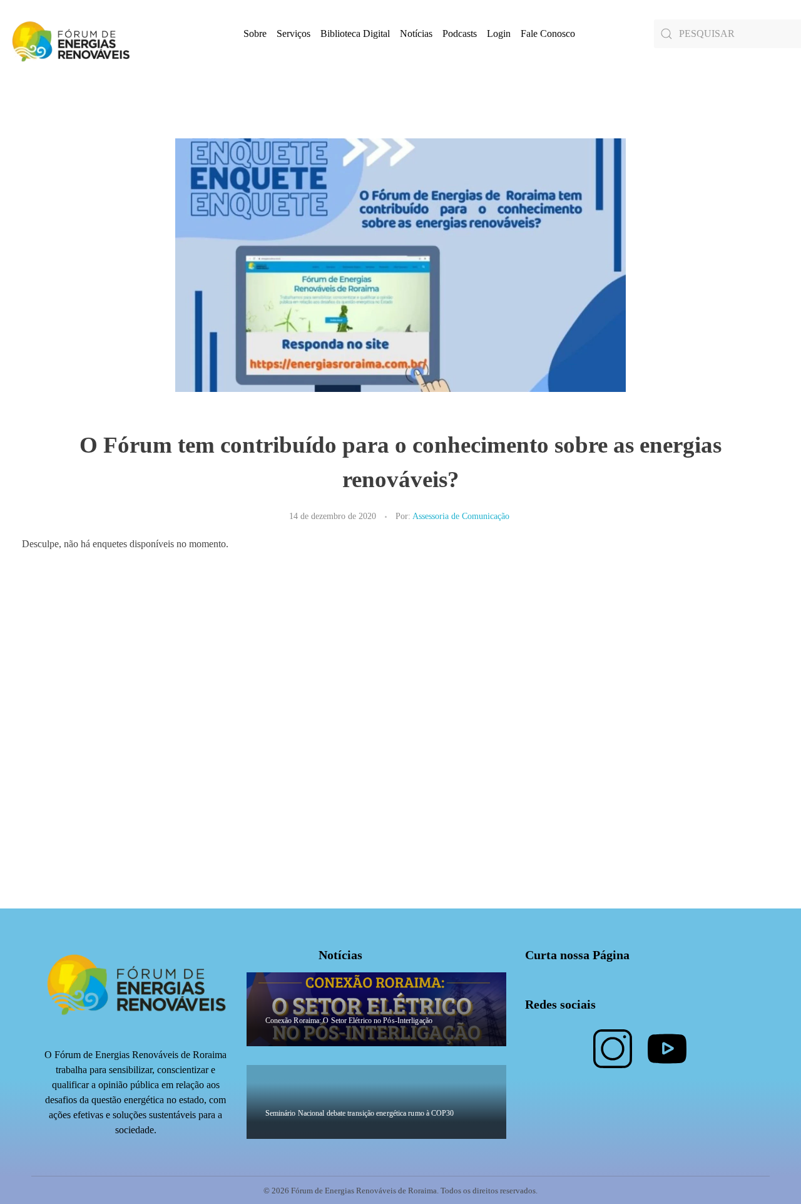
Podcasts (459, 33)
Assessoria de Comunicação (460, 516)
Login (499, 33)
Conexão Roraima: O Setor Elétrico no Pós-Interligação (348, 1020)
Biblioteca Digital (355, 33)
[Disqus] (400, 751)
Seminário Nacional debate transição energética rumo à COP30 (359, 1113)
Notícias (416, 33)
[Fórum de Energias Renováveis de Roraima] (68, 41)
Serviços (293, 33)
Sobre (255, 33)
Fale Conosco (548, 33)
